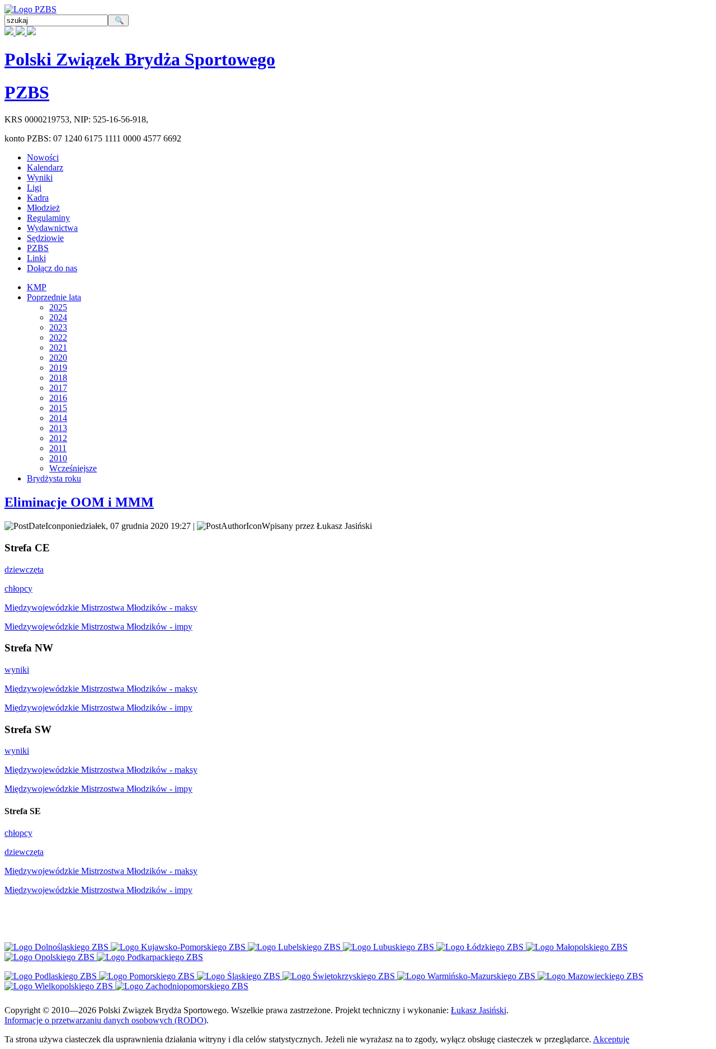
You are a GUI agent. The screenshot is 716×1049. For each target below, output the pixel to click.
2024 (58, 317)
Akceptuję (611, 1039)
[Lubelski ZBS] (295, 947)
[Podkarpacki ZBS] (150, 957)
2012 (58, 438)
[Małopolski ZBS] (577, 947)
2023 (58, 327)
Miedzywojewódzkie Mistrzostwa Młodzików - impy (98, 626)
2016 (58, 398)
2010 (58, 458)
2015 (58, 408)
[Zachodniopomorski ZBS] (181, 986)
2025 (58, 307)
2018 (58, 377)
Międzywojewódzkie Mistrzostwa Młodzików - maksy (100, 607)
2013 (58, 428)
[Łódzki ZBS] (481, 947)
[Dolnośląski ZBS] (57, 947)
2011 (58, 448)
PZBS (26, 92)
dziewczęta (24, 569)
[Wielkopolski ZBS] (59, 986)
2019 (58, 367)
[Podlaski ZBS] (51, 976)
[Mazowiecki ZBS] (590, 976)
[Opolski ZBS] (50, 957)
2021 (58, 347)
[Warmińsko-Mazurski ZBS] (467, 976)
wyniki (16, 669)
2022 (58, 337)
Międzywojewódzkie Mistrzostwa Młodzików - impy (98, 707)
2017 (58, 388)
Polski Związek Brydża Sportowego (139, 59)
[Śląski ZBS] (239, 976)
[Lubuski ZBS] (389, 947)
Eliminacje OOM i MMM (79, 502)
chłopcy (18, 588)
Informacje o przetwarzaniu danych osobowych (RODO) (105, 1020)
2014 (58, 418)
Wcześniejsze (73, 468)
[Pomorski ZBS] (148, 976)
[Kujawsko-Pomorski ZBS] (179, 947)
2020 (58, 357)
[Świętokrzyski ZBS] (339, 976)
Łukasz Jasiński (478, 1010)
